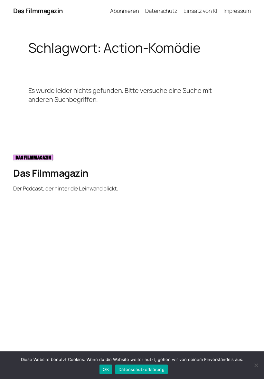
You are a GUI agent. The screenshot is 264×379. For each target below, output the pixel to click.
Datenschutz (161, 10)
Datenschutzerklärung (141, 369)
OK (106, 369)
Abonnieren (124, 10)
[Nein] (256, 365)
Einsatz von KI (200, 10)
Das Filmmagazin (38, 10)
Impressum (237, 10)
